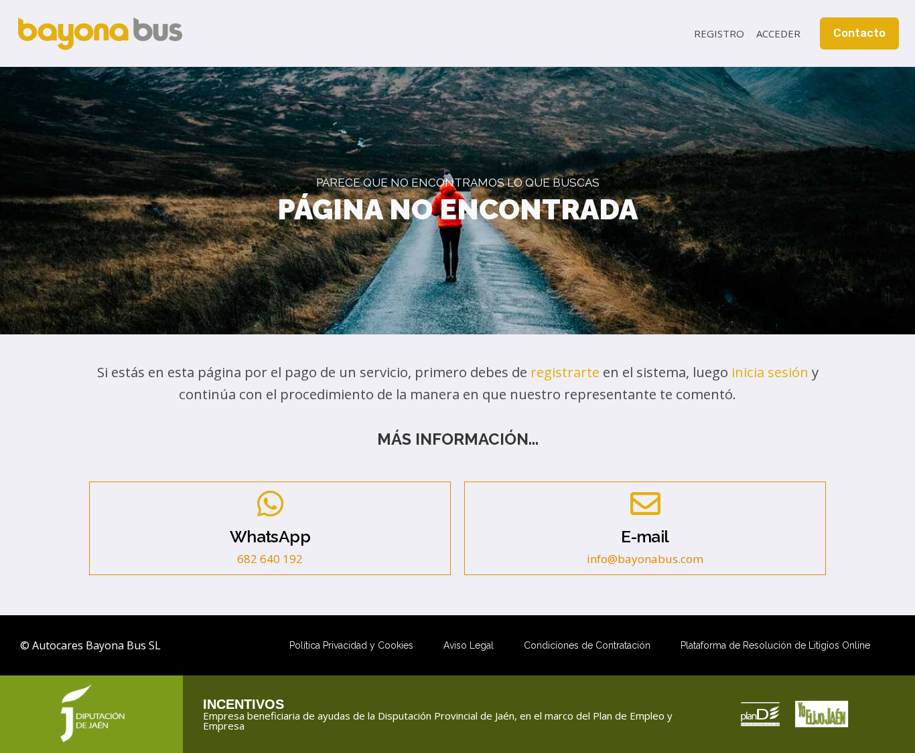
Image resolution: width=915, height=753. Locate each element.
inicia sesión (769, 371)
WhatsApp (270, 536)
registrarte (565, 371)
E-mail (644, 536)
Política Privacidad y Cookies (351, 645)
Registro (719, 33)
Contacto (859, 32)
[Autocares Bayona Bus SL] (100, 33)
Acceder (778, 33)
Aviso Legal (468, 645)
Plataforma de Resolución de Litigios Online (775, 645)
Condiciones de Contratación (587, 645)
